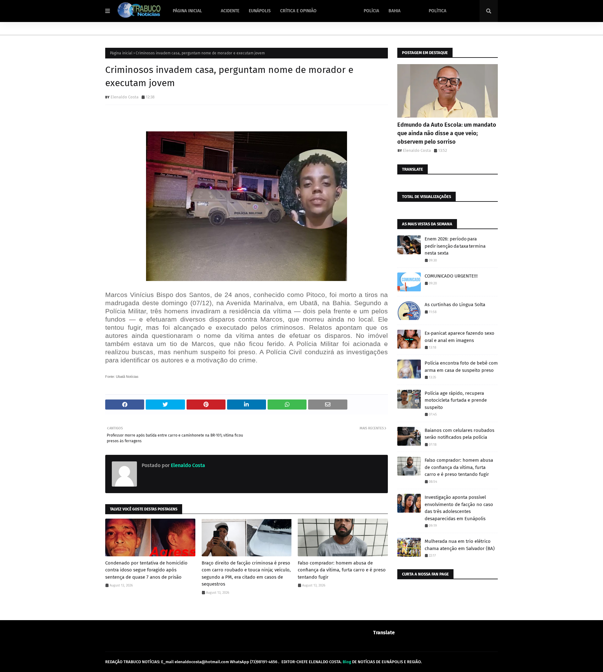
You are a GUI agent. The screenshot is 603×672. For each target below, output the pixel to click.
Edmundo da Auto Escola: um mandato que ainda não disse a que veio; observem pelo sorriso (446, 133)
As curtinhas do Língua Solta (455, 304)
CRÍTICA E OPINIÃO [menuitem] (298, 11)
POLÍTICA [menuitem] (437, 11)
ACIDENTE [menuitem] (230, 11)
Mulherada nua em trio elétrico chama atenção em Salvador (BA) (460, 544)
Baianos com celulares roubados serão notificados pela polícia (459, 433)
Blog (347, 661)
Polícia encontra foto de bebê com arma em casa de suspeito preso (461, 366)
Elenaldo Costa (125, 97)
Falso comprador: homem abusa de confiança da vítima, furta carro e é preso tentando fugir (342, 570)
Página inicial (121, 53)
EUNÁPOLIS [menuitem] (260, 11)
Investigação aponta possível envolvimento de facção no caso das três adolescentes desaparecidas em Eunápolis (459, 507)
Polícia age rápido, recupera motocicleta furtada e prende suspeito (456, 400)
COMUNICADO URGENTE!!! (451, 276)
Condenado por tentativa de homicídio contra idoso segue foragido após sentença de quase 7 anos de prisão (146, 570)
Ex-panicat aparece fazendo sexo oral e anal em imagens (459, 336)
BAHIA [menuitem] (394, 11)
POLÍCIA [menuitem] (371, 11)
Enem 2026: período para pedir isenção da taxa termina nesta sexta (455, 246)
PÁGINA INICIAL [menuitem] (187, 11)
